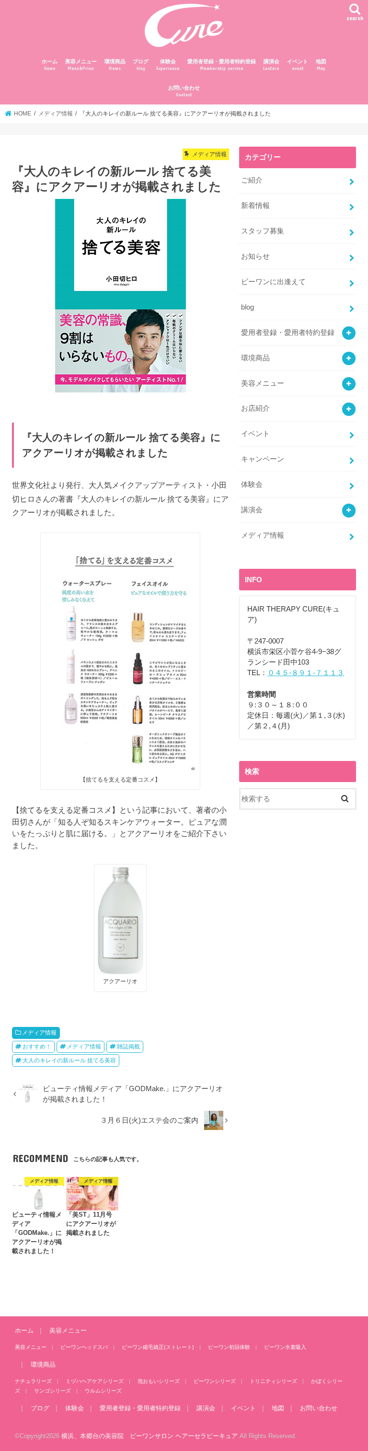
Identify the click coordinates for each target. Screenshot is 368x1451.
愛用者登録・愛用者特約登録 (221, 64)
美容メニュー (81, 64)
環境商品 (115, 64)
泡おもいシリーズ (159, 1381)
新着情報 (255, 205)
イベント (297, 64)
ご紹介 (252, 180)
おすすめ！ (37, 1046)
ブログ (141, 64)
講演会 (271, 64)
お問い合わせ (184, 91)
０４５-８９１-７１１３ (305, 673)
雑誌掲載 (128, 1046)
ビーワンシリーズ (215, 1381)
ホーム (50, 64)
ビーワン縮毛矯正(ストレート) (158, 1347)
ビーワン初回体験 (229, 1347)
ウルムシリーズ (103, 1390)
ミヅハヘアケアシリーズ (95, 1381)
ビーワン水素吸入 (285, 1347)
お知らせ (255, 256)
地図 (321, 64)
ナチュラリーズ (33, 1381)
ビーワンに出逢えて (273, 282)
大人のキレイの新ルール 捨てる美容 (69, 1060)
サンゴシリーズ (52, 1390)
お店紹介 (255, 408)
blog (247, 307)
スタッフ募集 (262, 231)
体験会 (168, 64)
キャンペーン (262, 459)
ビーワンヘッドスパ (84, 1347)
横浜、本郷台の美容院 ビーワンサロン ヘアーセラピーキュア (149, 1435)
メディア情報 (39, 1032)
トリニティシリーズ (273, 1381)
